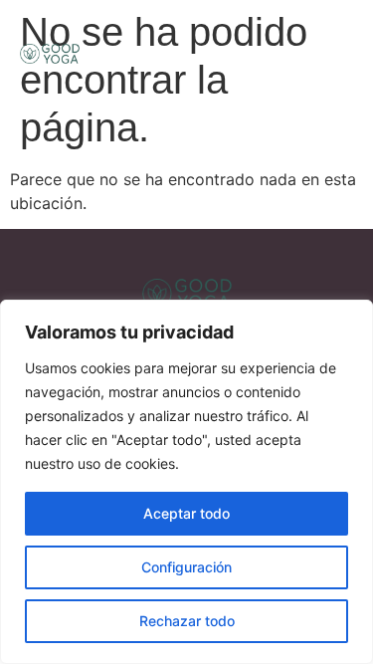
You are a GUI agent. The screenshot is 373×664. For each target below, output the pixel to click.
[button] (330, 52)
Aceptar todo (186, 513)
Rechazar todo (187, 620)
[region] (186, 482)
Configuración (186, 566)
